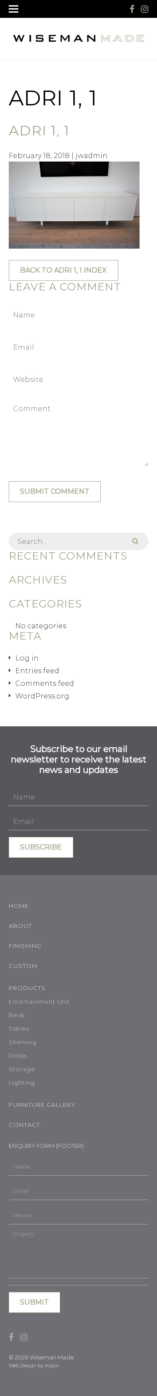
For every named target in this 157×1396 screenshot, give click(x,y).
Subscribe (41, 847)
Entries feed (37, 671)
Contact (24, 1124)
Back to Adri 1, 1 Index (63, 270)
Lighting (22, 1082)
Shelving (23, 1042)
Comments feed (44, 683)
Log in (27, 658)
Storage (22, 1069)
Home (19, 905)
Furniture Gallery (42, 1104)
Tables (19, 1028)
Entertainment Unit (39, 1001)
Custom (23, 965)
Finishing (25, 945)
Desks (18, 1055)
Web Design (23, 1365)
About (20, 925)
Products (27, 988)
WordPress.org (42, 696)
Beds (17, 1015)
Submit (34, 1302)
